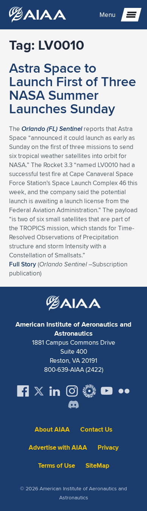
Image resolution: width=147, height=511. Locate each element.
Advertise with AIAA (58, 447)
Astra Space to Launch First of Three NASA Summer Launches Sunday (72, 88)
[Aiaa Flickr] (124, 391)
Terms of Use (56, 465)
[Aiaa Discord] (73, 405)
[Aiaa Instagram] (72, 391)
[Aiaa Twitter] (38, 391)
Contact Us (96, 429)
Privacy (108, 447)
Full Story (22, 264)
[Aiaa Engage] (89, 391)
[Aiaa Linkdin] (55, 391)
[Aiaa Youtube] (107, 391)
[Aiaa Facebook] (23, 391)
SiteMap (97, 465)
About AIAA (52, 429)
